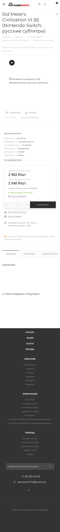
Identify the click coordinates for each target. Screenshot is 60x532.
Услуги (30, 344)
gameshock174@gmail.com (32, 482)
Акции (30, 338)
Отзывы (30, 372)
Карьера (30, 376)
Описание (29, 254)
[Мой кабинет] (50, 4)
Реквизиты (30, 415)
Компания (30, 359)
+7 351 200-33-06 (30, 476)
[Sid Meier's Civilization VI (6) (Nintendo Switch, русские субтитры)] (30, 81)
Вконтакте (26, 499)
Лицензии (30, 384)
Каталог (30, 332)
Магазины (30, 399)
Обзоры (30, 454)
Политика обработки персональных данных (30, 419)
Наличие (11, 254)
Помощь (30, 433)
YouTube (34, 499)
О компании (30, 365)
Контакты (30, 380)
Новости (30, 368)
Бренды (30, 349)
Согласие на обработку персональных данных (30, 423)
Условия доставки (30, 407)
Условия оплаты (30, 403)
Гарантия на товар (30, 411)
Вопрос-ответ (30, 450)
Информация (30, 394)
